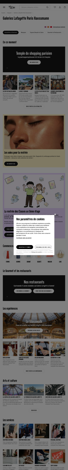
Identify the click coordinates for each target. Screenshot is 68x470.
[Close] (55, 214)
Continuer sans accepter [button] (24, 238)
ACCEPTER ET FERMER (24, 247)
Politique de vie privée (36, 252)
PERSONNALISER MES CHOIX (43, 247)
